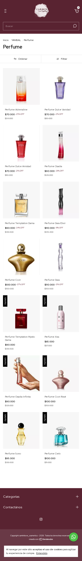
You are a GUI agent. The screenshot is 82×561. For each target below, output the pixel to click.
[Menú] (6, 11)
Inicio (6, 40)
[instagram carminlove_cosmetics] (41, 519)
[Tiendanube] (41, 539)
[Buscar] (74, 26)
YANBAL (16, 40)
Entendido (41, 553)
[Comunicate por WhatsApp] (73, 536)
